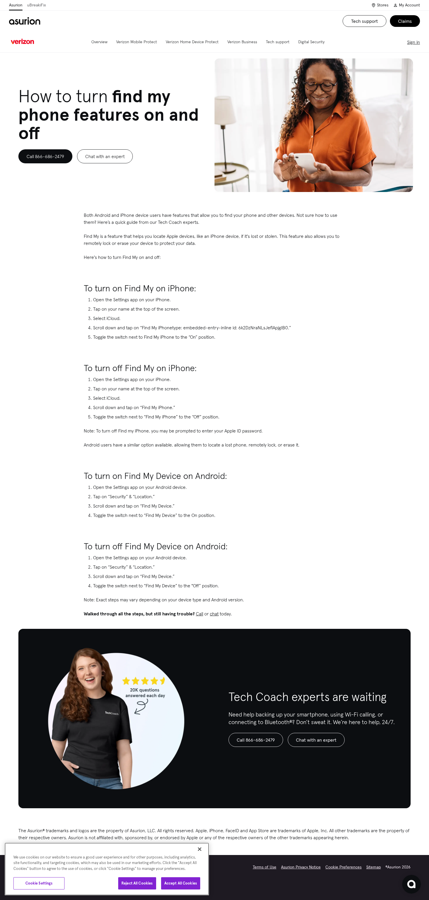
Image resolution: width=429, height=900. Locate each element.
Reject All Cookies (137, 883)
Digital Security (311, 41)
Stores (382, 5)
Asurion (15, 5)
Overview (99, 41)
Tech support (278, 41)
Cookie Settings (39, 883)
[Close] (199, 849)
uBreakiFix (36, 5)
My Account (409, 5)
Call (199, 614)
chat (214, 614)
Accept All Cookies (180, 883)
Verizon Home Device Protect (192, 41)
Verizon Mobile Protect (136, 41)
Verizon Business (242, 41)
